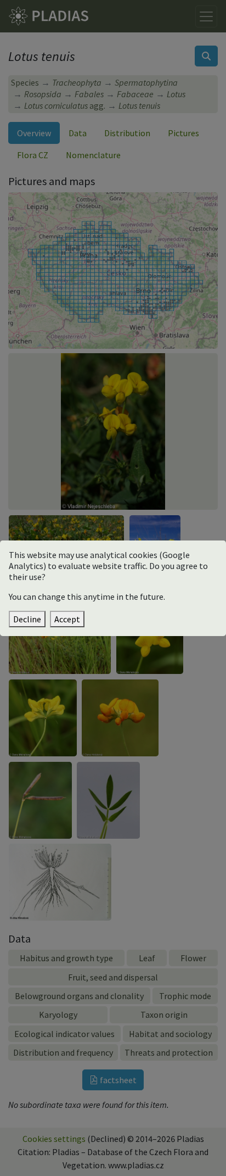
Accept (67, 619)
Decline (27, 619)
